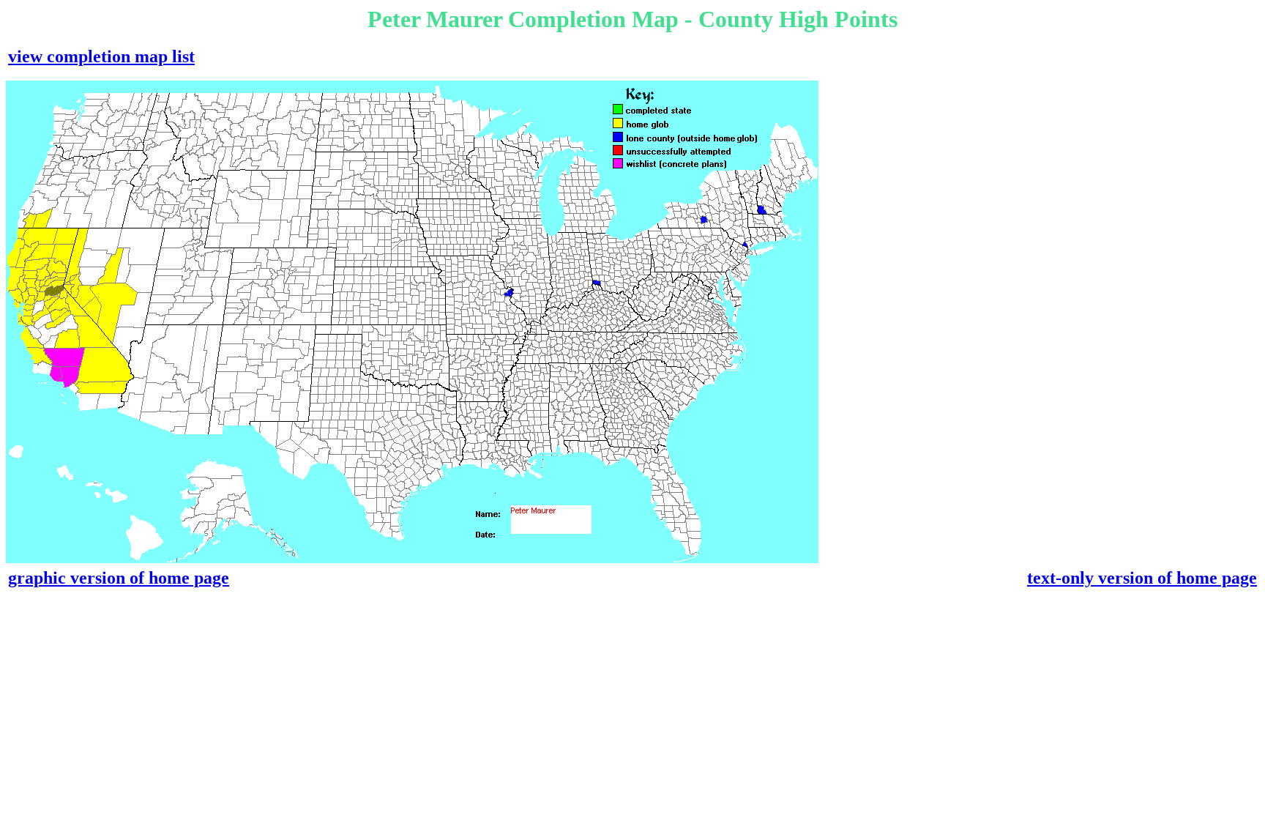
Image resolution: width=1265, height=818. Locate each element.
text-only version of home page (1142, 577)
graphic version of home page (118, 577)
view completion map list (101, 56)
